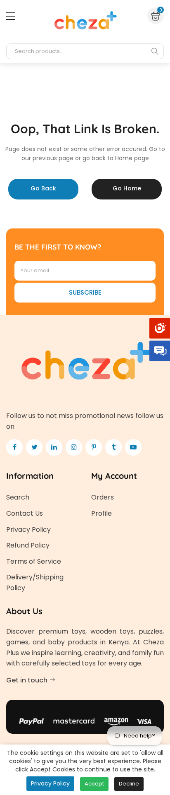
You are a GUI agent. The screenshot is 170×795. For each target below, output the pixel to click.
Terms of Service (33, 561)
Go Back (43, 188)
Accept (94, 784)
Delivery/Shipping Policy (35, 582)
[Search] (155, 51)
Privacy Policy (28, 529)
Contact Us (24, 513)
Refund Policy (28, 545)
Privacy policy (50, 783)
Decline (129, 784)
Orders (102, 497)
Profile (101, 513)
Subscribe (85, 292)
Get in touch (27, 680)
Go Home (127, 188)
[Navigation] (10, 16)
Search (17, 497)
